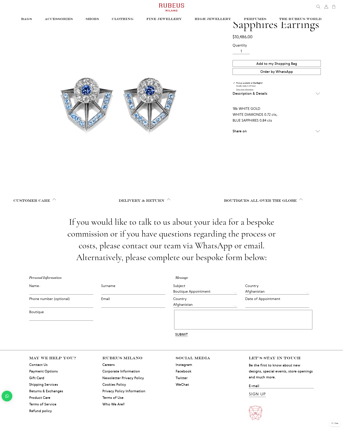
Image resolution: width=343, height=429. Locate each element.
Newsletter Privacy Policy (123, 378)
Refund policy (40, 411)
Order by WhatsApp (276, 71)
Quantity (240, 45)
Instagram (184, 364)
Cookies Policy (114, 384)
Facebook (183, 371)
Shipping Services (43, 384)
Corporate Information (121, 371)
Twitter (182, 378)
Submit (181, 334)
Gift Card (36, 378)
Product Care (39, 397)
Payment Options (43, 371)
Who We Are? (113, 404)
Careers (108, 364)
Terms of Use (113, 397)
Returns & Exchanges (46, 391)
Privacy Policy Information (123, 391)
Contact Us (38, 364)
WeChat (182, 384)
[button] (277, 292)
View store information (244, 90)
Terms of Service (42, 404)
